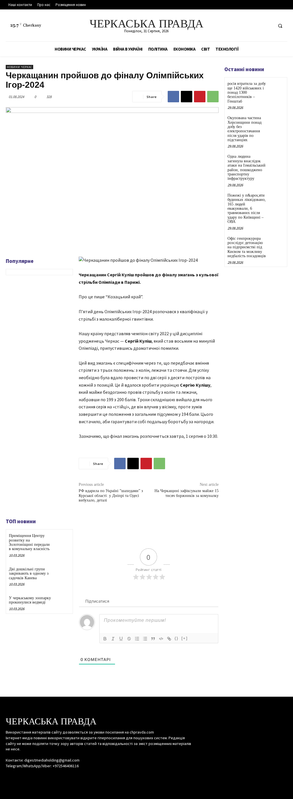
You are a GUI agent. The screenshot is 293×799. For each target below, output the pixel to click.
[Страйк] (129, 638)
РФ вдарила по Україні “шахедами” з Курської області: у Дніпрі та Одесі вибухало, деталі (111, 496)
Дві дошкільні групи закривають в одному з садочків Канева (29, 573)
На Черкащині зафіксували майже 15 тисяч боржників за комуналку (187, 493)
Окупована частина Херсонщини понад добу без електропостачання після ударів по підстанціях (244, 129)
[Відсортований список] (137, 638)
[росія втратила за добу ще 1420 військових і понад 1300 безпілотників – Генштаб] (277, 87)
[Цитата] (153, 638)
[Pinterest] (199, 96)
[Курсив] (113, 638)
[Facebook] (246, 25)
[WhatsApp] (213, 96)
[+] (184, 638)
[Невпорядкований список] (145, 638)
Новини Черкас (19, 67)
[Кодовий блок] (161, 638)
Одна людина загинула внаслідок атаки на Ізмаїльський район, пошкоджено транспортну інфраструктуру (246, 167)
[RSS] (257, 25)
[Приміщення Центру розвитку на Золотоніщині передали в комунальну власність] (62, 540)
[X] (268, 25)
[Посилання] (169, 638)
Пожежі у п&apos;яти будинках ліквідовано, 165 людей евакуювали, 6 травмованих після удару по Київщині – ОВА (246, 208)
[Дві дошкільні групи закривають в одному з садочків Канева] (62, 574)
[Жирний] (105, 638)
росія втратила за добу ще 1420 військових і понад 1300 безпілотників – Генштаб (246, 92)
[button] (280, 26)
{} (177, 638)
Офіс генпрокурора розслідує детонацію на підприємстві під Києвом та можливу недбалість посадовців (246, 247)
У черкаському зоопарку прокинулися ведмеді (30, 600)
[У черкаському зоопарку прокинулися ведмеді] (62, 602)
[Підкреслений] (121, 638)
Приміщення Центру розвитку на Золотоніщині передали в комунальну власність (29, 542)
